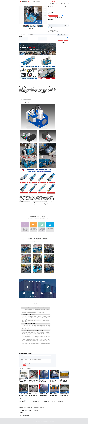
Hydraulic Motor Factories (28, 413)
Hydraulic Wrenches (55, 413)
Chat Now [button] (64, 15)
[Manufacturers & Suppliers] (23, 1)
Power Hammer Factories (43, 413)
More (19, 416)
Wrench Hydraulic (22, 415)
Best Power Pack (66, 413)
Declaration (51, 421)
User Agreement (47, 421)
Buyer (53, 3)
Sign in (68, 1)
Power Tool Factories (22, 413)
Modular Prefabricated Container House (36, 402)
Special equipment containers (22, 401)
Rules (68, 3)
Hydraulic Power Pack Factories (36, 413)
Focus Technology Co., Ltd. (39, 421)
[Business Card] (67, 37)
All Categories (21, 3)
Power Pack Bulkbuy (27, 415)
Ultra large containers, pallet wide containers (61, 401)
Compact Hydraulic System (23, 410)
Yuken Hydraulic (49, 413)
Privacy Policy (54, 421)
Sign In (49, 31)
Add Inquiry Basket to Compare (33, 28)
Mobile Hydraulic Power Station (37, 410)
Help (56, 3)
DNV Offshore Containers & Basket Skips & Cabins (49, 401)
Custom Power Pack (60, 413)
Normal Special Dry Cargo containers (23, 402)
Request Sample (61, 17)
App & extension (60, 3)
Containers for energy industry (35, 401)
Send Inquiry (53, 15)
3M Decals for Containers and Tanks (60, 402)
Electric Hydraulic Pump (29, 410)
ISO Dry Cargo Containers (46, 402)
